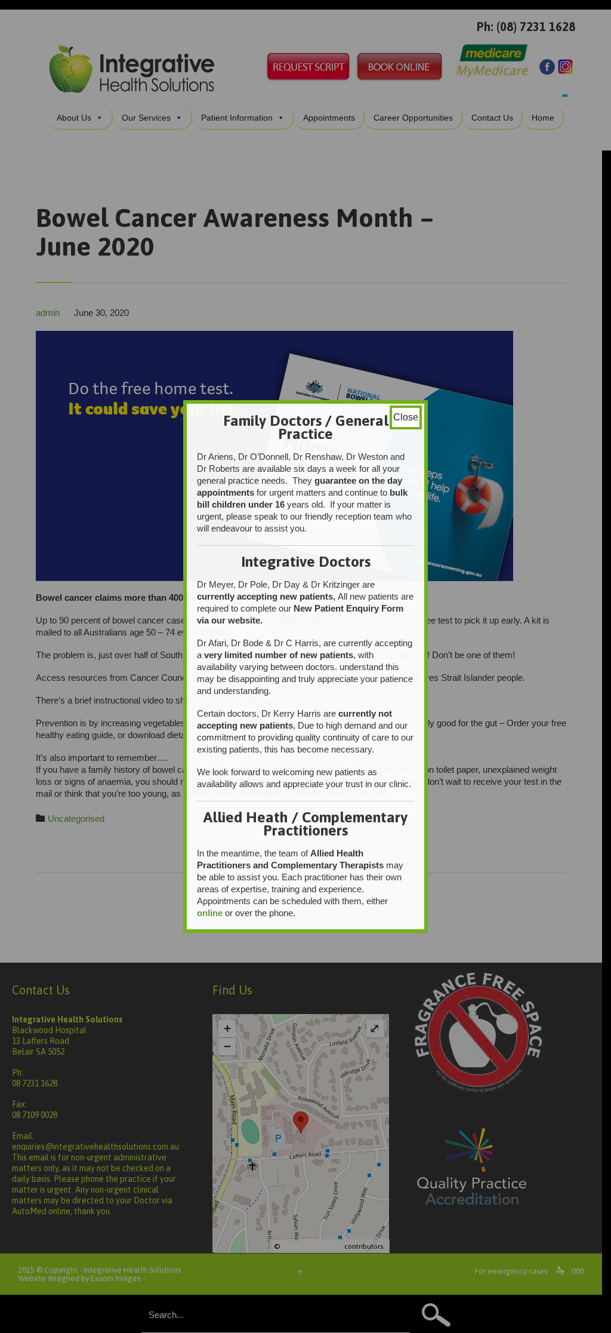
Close (405, 417)
